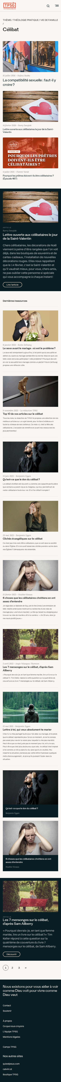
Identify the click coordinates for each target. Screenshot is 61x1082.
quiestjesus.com (11, 1063)
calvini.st (7, 1069)
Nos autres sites (13, 1056)
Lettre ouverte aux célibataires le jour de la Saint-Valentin (28, 131)
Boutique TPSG (10, 1074)
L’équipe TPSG (10, 1031)
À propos (7, 1020)
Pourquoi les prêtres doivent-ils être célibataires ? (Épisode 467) (28, 177)
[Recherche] (48, 6)
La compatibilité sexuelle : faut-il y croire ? (29, 83)
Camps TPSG (9, 1046)
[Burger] (56, 5)
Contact (7, 1005)
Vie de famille (49, 19)
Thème (7, 19)
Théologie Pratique (26, 19)
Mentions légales (11, 1036)
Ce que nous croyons (13, 1026)
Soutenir (7, 1010)
